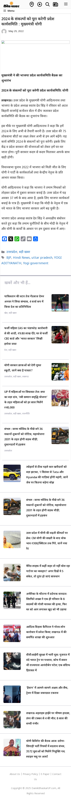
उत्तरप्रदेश (11, 252)
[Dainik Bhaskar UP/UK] (11, 4)
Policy (34, 774)
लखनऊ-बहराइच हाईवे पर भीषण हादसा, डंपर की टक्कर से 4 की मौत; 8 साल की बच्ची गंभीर (48, 719)
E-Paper (45, 774)
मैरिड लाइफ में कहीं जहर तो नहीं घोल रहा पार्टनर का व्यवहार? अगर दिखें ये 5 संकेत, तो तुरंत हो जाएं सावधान (48, 571)
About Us (15, 774)
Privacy (27, 774)
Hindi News (21, 258)
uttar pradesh (42, 258)
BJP (8, 258)
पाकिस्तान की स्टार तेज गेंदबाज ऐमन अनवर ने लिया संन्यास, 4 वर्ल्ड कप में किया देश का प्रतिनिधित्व (24, 302)
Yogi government (35, 263)
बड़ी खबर (24, 252)
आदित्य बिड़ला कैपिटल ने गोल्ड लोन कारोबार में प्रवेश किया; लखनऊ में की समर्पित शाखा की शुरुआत (46, 632)
